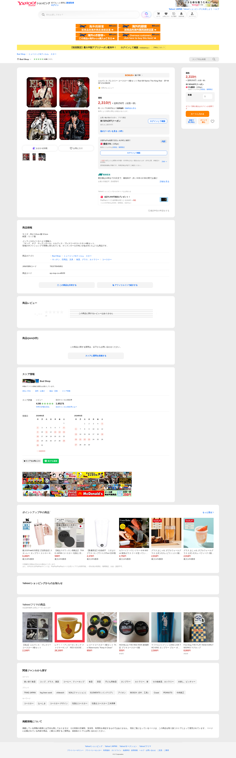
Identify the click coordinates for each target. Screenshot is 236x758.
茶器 (99, 682)
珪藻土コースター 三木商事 (103, 703)
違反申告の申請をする (159, 211)
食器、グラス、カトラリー (87, 259)
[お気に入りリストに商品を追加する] (212, 121)
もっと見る (207, 512)
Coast (156, 692)
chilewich (60, 692)
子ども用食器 (111, 682)
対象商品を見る (130, 108)
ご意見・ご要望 (163, 750)
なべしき (42, 703)
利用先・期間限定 (119, 147)
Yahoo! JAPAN (175, 9)
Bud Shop (21, 54)
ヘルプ (216, 9)
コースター (107, 259)
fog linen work (46, 692)
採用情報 (134, 750)
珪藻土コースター (79, 703)
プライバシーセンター (93, 750)
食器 (91, 682)
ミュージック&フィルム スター (42, 54)
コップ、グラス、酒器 (49, 682)
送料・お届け (40, 391)
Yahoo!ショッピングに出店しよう (197, 9)
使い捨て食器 (30, 682)
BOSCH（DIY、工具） (140, 692)
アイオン (122, 692)
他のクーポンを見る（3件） (112, 131)
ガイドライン (116, 750)
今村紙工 (180, 692)
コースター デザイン (59, 703)
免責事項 (126, 750)
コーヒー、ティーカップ (73, 682)
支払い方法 (26, 391)
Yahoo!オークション (128, 746)
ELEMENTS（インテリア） (102, 692)
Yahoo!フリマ (145, 746)
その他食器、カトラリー (163, 682)
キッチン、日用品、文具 (62, 259)
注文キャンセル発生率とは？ (66, 407)
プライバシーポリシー (75, 750)
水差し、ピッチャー (186, 682)
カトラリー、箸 (141, 682)
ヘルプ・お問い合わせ (147, 750)
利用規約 (106, 750)
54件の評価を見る (42, 407)
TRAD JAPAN (30, 692)
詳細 (163, 161)
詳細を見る (164, 181)
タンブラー (126, 682)
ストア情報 (66, 391)
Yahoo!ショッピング (93, 746)
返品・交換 (53, 391)
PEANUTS (167, 692)
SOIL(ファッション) (77, 692)
